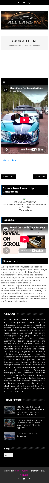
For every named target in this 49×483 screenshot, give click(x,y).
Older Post (40, 176)
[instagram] (29, 3)
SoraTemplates (22, 471)
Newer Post (8, 176)
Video (8, 455)
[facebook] (19, 3)
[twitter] (24, 3)
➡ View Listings (24, 210)
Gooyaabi (24, 475)
